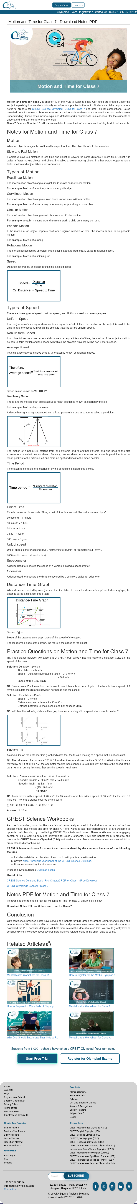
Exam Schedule (77, 1095)
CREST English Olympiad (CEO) (85, 1131)
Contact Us (10, 1189)
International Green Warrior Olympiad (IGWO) (92, 1149)
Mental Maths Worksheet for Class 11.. (29, 975)
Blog (6, 1159)
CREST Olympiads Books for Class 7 (28, 886)
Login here (78, 5)
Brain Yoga (9, 1155)
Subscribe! (76, 1175)
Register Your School (14, 1097)
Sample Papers (11, 1127)
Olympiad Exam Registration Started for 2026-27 (74, 12)
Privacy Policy (11, 1104)
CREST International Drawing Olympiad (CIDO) (92, 1145)
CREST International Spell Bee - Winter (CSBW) (92, 1160)
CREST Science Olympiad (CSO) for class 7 (58, 109)
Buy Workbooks (11, 1135)
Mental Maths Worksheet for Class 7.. (90, 1037)
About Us (8, 1090)
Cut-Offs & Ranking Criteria (83, 1102)
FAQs (6, 1093)
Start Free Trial (37, 1058)
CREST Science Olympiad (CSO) (85, 1135)
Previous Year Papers (14, 1131)
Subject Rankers (78, 1110)
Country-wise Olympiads (16, 1115)
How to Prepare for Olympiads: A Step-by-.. (31, 1006)
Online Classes (11, 1138)
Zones (73, 1117)
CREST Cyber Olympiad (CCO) (84, 1138)
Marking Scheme (78, 1092)
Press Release (11, 1111)
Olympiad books (46, 869)
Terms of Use (10, 1108)
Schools (8, 1162)
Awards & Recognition (81, 1106)
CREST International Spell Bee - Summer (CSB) (92, 1156)
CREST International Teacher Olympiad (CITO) (92, 1163)
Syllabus (74, 1099)
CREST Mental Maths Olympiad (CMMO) (89, 1152)
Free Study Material (13, 1142)
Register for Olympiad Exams (89, 1058)
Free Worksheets (12, 1145)
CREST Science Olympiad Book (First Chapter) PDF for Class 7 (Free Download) (52, 880)
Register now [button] (62, 4)
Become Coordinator (14, 1101)
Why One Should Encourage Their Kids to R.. (32, 1037)
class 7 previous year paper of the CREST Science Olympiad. (57, 861)
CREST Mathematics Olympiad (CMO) (88, 1127)
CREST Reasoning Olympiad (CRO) (87, 1142)
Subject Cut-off (77, 1113)
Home (7, 1086)
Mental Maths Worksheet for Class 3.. (90, 1006)
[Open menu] (131, 5)
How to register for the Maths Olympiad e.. (93, 975)
